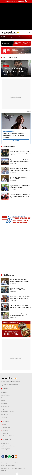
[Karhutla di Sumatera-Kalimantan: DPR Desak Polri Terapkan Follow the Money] (5, 289)
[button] (29, 32)
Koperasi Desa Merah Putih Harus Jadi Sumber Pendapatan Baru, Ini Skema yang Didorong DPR (20, 161)
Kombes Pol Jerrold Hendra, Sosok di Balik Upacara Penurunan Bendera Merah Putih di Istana (20, 315)
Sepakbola (6, 427)
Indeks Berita (5, 443)
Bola (2, 398)
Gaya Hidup (5, 409)
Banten (5, 430)
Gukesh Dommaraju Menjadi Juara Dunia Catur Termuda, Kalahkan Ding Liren (16, 70)
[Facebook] (2, 456)
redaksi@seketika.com (11, 385)
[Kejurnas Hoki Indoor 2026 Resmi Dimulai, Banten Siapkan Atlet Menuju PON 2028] (5, 196)
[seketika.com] (11, 32)
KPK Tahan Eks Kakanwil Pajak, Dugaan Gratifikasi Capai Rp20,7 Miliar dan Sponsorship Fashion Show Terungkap (20, 306)
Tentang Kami (5, 449)
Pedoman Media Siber (8, 446)
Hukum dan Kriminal (7, 412)
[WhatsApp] (9, 456)
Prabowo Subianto (8, 436)
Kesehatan (4, 414)
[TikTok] (12, 456)
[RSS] (16, 456)
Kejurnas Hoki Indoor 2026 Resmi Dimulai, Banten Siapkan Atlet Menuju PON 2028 (20, 195)
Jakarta (5, 433)
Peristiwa (4, 392)
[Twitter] (6, 456)
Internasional (5, 406)
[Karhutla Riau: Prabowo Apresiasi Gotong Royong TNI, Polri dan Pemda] (5, 298)
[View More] (16, 378)
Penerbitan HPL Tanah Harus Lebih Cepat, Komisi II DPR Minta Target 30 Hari (15, 43)
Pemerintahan (5, 395)
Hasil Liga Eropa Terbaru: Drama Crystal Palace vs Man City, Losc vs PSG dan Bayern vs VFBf (20, 152)
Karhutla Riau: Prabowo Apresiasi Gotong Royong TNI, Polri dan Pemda (20, 297)
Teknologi (4, 417)
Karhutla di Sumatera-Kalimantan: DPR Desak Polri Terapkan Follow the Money (18, 289)
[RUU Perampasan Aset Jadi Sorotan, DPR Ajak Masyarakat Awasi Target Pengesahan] (30, 43)
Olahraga (5, 66)
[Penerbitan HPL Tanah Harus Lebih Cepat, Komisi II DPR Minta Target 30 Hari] (5, 170)
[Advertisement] (16, 14)
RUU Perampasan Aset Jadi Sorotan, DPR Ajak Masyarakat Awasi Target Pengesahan (19, 178)
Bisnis (3, 401)
